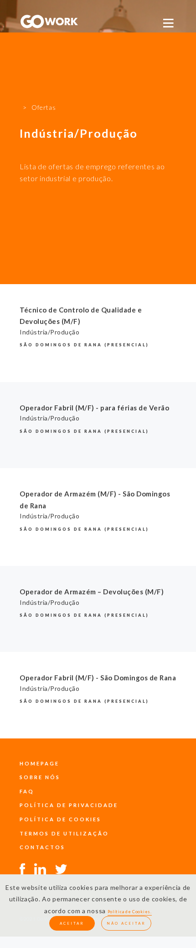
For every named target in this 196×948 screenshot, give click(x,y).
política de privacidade (69, 805)
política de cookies (60, 819)
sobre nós (40, 777)
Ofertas (43, 107)
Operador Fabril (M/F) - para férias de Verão (94, 408)
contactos (42, 847)
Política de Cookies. (130, 911)
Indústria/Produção (49, 332)
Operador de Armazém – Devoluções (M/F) (92, 591)
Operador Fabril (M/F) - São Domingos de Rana (98, 677)
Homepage (39, 763)
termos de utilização (64, 833)
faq (27, 791)
